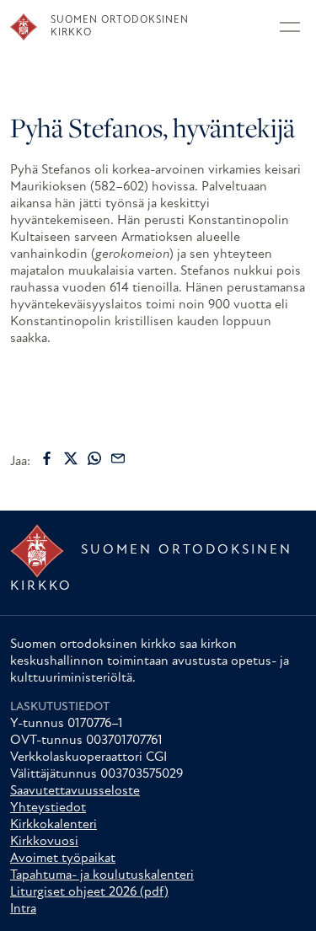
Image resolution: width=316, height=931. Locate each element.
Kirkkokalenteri (53, 825)
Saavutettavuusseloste (75, 791)
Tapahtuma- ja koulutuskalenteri (102, 875)
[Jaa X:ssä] (71, 458)
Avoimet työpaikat (62, 858)
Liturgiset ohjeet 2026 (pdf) (89, 892)
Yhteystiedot (48, 808)
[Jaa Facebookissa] (47, 458)
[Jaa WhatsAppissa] (94, 458)
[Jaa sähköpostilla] (118, 458)
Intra (23, 909)
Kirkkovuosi (44, 841)
